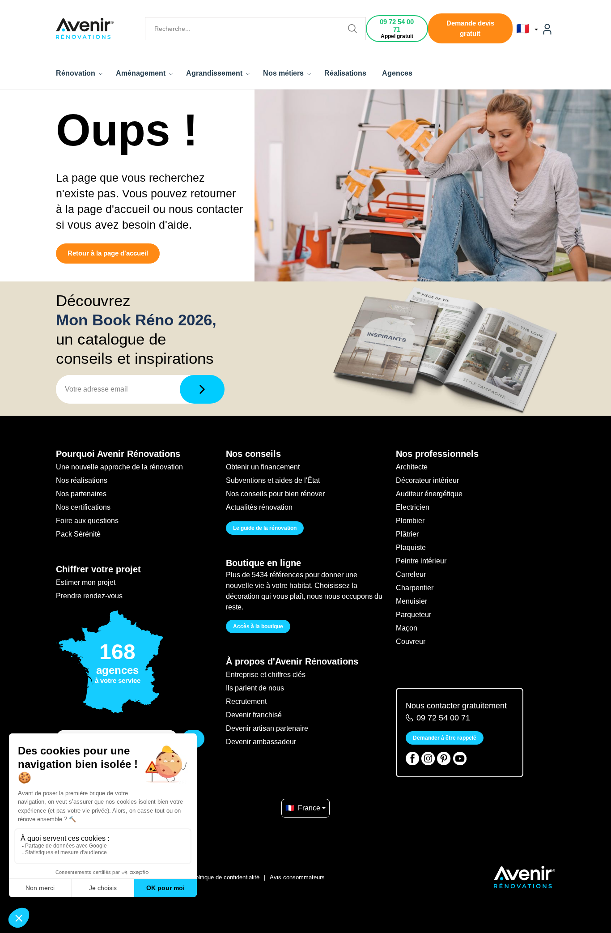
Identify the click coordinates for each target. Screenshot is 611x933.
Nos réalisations (81, 480)
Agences (397, 73)
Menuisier (411, 601)
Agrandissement (215, 73)
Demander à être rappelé (444, 738)
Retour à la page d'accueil (108, 253)
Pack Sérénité (78, 534)
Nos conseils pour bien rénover (275, 494)
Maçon (406, 628)
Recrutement (246, 701)
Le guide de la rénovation (265, 528)
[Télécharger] (202, 389)
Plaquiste (411, 547)
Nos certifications (83, 507)
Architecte (412, 467)
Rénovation (76, 73)
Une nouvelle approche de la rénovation (119, 467)
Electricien (412, 507)
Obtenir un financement (263, 467)
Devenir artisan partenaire (267, 728)
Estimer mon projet (85, 582)
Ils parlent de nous (255, 688)
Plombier (410, 520)
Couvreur (410, 641)
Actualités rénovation (259, 507)
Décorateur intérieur (427, 480)
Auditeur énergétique (429, 494)
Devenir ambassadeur (261, 742)
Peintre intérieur (421, 561)
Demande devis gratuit (470, 28)
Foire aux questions (87, 520)
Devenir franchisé (254, 715)
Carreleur (411, 574)
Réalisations (345, 73)
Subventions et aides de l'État (273, 480)
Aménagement (141, 73)
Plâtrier (407, 534)
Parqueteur (413, 614)
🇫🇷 (524, 28)
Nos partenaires (81, 494)
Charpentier (414, 588)
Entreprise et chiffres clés (266, 674)
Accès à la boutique (258, 626)
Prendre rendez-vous (89, 596)
